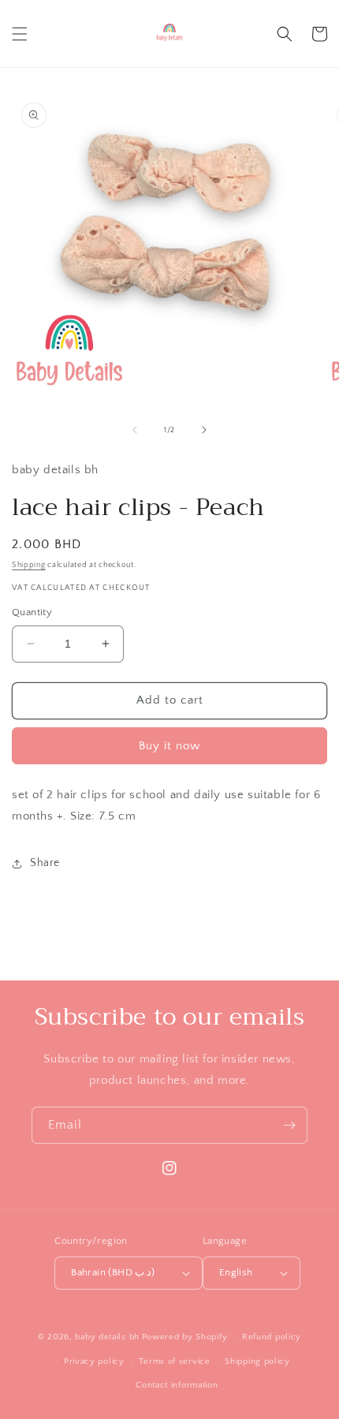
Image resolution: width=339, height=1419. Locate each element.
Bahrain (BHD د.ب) (113, 1272)
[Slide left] (134, 430)
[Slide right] (204, 430)
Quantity (32, 612)
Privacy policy (94, 1361)
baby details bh (107, 1337)
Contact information (177, 1385)
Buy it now (169, 745)
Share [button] (45, 863)
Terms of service (174, 1361)
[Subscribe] (289, 1125)
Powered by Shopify (185, 1337)
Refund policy (271, 1337)
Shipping (29, 565)
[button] (19, 34)
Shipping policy (257, 1361)
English (236, 1272)
